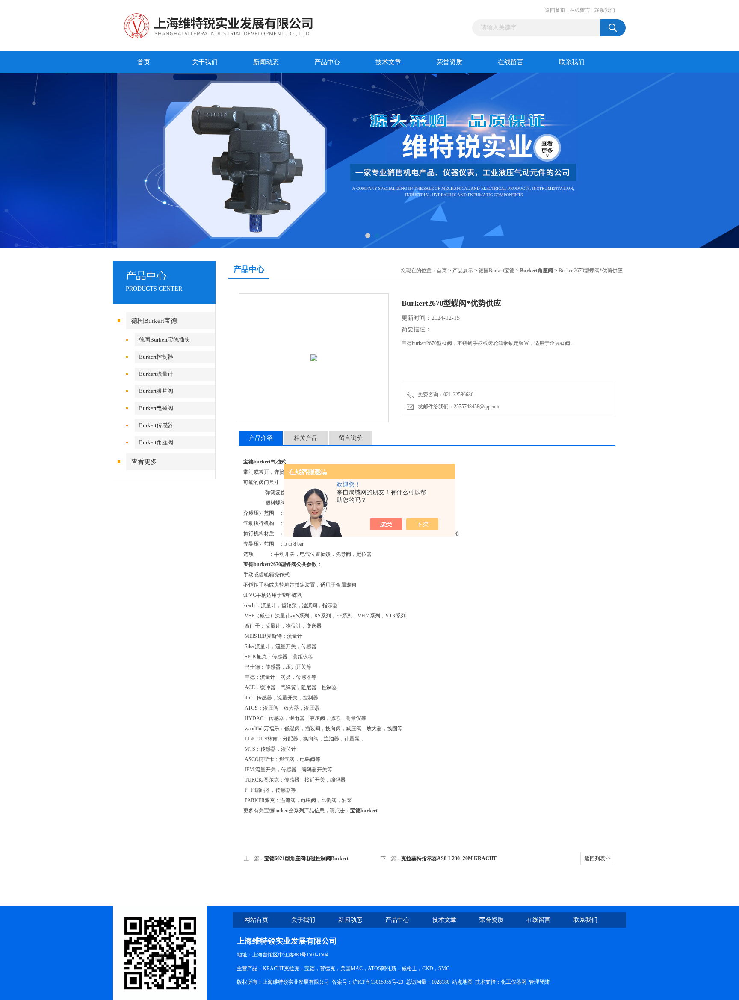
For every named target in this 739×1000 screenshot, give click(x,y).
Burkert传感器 (156, 425)
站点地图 (462, 982)
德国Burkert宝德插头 (164, 339)
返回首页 (555, 10)
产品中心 (327, 62)
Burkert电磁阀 (156, 408)
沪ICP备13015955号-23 (377, 982)
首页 (143, 62)
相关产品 (306, 438)
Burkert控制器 (156, 357)
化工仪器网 (513, 982)
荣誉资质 (449, 62)
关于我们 (205, 62)
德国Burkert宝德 (154, 320)
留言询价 (351, 438)
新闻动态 (266, 62)
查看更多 (144, 461)
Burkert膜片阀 (156, 391)
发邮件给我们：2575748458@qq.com (457, 407)
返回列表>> (598, 858)
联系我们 (604, 10)
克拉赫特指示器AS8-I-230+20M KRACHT (449, 858)
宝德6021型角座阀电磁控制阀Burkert (306, 858)
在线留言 (580, 10)
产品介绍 (261, 438)
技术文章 (388, 62)
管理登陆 (539, 982)
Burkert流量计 (156, 374)
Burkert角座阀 (156, 442)
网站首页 (256, 920)
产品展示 (462, 271)
